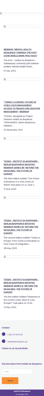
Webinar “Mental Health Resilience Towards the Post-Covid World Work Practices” (21, 52)
